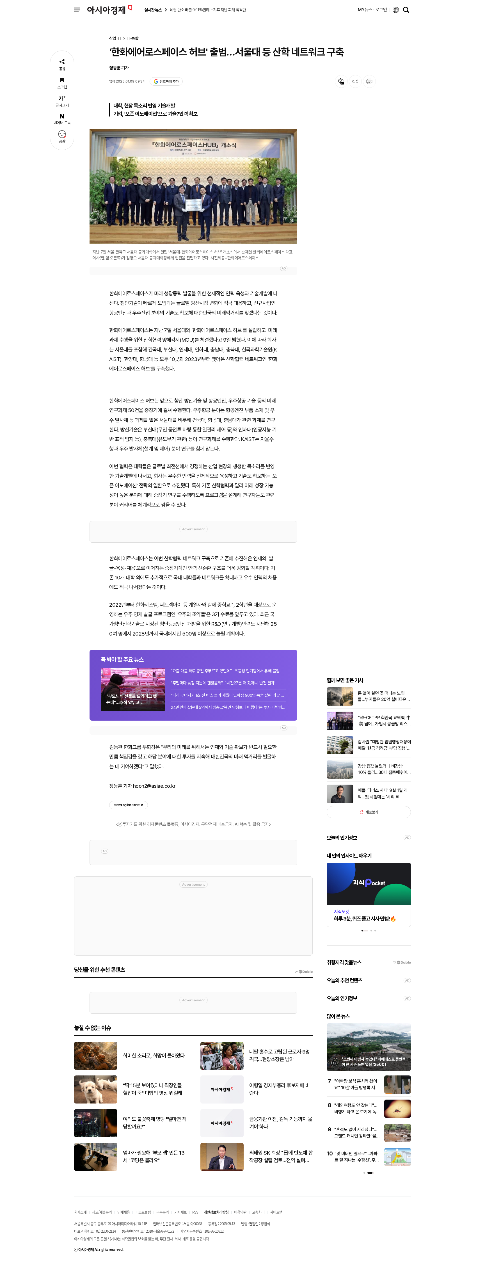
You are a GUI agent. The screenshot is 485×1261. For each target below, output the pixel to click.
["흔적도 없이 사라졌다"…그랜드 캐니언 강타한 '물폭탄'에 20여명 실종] (397, 1141)
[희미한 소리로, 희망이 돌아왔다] (95, 1068)
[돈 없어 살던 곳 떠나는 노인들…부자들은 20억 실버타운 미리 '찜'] (340, 704)
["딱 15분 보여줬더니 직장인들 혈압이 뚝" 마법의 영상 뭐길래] (95, 1102)
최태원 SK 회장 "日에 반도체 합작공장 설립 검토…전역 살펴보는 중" (281, 1157)
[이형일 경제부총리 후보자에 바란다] (222, 1102)
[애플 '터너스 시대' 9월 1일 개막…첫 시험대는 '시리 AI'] (340, 802)
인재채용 (123, 1212)
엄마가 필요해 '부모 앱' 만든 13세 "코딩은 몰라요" (153, 1157)
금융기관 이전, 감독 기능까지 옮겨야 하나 (280, 1123)
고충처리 (258, 1212)
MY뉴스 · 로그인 (372, 9)
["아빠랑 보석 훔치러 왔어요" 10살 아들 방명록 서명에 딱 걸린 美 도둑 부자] (397, 1092)
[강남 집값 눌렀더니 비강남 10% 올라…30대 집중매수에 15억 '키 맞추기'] (340, 777)
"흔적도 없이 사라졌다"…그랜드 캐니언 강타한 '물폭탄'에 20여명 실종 (357, 1136)
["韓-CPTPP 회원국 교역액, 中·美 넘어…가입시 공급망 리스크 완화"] (340, 729)
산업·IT (115, 38)
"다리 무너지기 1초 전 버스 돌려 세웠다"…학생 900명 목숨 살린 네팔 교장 (228, 695)
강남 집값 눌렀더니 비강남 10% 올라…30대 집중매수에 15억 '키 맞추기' (382, 770)
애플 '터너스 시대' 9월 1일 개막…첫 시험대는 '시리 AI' (383, 793)
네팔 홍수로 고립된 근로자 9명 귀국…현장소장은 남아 (279, 1055)
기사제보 (180, 1212)
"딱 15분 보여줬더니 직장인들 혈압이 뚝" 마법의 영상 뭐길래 (152, 1089)
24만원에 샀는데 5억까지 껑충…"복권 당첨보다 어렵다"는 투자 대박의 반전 (228, 707)
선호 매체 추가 (169, 81)
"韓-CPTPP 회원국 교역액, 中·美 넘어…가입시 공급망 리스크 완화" (384, 721)
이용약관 (240, 1212)
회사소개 (80, 1212)
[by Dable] (303, 972)
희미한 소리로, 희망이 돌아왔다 (154, 1055)
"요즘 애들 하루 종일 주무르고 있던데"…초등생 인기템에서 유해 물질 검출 (228, 670)
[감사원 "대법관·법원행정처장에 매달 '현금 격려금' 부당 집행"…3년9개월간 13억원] (340, 753)
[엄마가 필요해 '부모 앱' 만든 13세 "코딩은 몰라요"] (95, 1170)
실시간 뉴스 (153, 10)
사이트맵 (276, 1212)
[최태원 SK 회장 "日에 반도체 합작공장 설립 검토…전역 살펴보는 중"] (222, 1170)
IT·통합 (133, 38)
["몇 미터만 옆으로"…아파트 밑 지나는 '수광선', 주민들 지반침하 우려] (397, 1165)
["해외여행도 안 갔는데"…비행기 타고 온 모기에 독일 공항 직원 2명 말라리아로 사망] (397, 1116)
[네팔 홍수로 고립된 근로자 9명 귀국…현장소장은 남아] (222, 1068)
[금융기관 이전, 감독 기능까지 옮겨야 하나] (222, 1136)
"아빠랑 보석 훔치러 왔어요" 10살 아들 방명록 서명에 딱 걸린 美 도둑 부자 (356, 1087)
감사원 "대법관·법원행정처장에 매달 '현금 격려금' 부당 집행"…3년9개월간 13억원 (384, 745)
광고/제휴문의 (102, 1212)
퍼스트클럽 (143, 1212)
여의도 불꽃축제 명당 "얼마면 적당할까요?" (154, 1123)
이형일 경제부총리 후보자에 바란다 (279, 1089)
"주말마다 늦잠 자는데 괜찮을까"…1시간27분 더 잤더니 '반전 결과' (223, 683)
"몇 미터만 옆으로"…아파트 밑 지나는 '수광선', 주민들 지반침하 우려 (357, 1160)
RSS (195, 1212)
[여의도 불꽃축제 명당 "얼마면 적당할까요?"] (95, 1136)
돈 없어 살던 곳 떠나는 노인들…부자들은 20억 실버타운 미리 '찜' (382, 697)
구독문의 (162, 1212)
